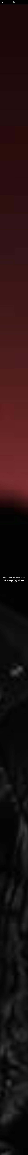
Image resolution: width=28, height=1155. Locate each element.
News (14, 577)
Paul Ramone (8, 577)
